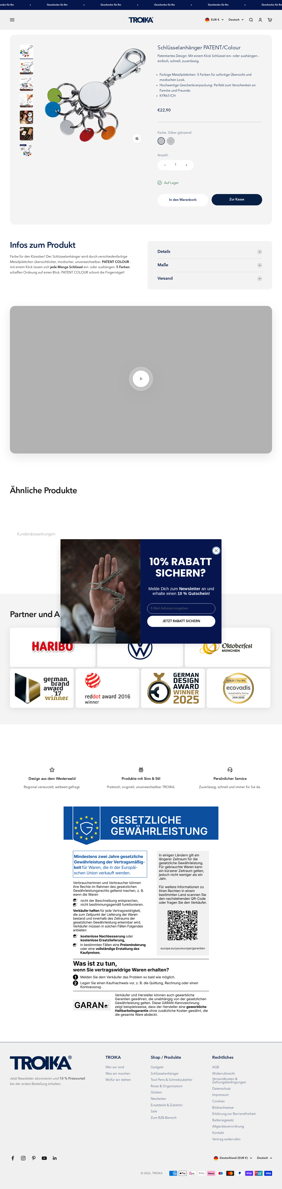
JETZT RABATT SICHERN (181, 621)
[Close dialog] (216, 550)
